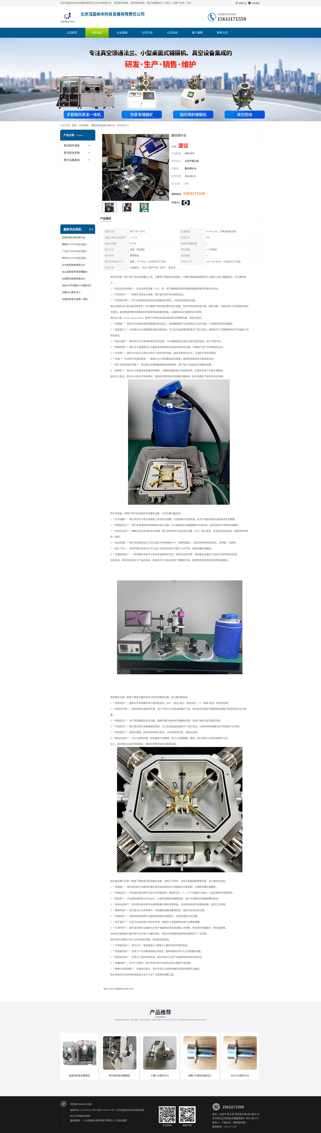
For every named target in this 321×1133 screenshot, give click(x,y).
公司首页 (72, 32)
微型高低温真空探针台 (103, 125)
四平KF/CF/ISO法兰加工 (74, 258)
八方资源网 (88, 1120)
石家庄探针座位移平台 (73, 237)
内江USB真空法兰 (200, 1075)
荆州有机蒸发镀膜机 (79, 1075)
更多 (91, 229)
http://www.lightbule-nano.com (118, 988)
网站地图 (122, 1120)
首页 (74, 125)
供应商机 (97, 32)
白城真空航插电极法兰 (73, 278)
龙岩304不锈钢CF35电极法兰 (77, 285)
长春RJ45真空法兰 (71, 292)
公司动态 (172, 32)
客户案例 (197, 32)
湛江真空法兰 (240, 1075)
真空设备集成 (72, 160)
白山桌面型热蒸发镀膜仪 (75, 272)
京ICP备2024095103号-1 (104, 1110)
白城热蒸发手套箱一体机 (75, 299)
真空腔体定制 (72, 152)
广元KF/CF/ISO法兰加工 (74, 251)
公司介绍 (147, 32)
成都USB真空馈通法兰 (159, 1075)
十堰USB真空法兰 (119, 1075)
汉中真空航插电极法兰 (73, 265)
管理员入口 (111, 1120)
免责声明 (99, 1120)
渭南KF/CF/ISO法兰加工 (74, 244)
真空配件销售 (72, 145)
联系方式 (222, 32)
